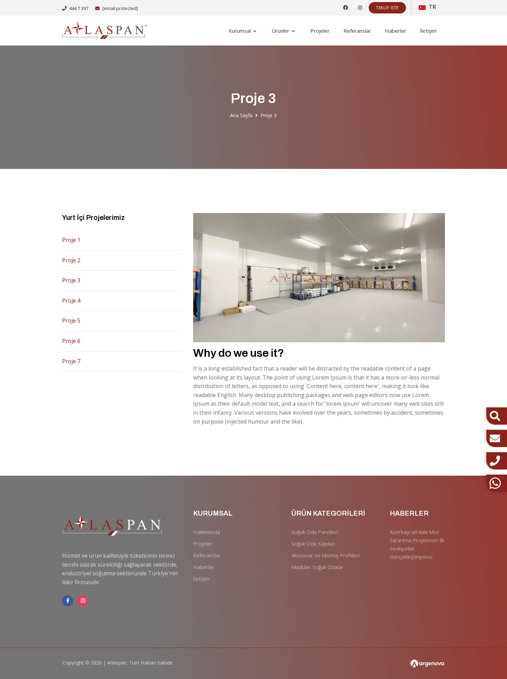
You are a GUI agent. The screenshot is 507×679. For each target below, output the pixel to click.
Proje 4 (71, 300)
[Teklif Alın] (496, 438)
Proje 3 (71, 280)
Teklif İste (387, 8)
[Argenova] (427, 663)
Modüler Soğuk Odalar (317, 567)
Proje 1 (71, 240)
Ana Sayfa (241, 115)
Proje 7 (71, 361)
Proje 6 (71, 341)
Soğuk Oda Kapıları (313, 543)
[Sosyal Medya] (345, 7)
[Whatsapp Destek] (496, 483)
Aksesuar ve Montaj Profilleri (325, 555)
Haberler (395, 30)
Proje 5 (71, 320)
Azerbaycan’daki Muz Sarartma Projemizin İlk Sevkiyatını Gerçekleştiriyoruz (417, 544)
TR (431, 7)
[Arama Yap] (495, 416)
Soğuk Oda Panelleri (314, 531)
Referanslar (357, 30)
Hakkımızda (206, 531)
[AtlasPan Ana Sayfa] (105, 30)
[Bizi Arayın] (496, 460)
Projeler (320, 30)
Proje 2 (71, 260)
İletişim (428, 30)
